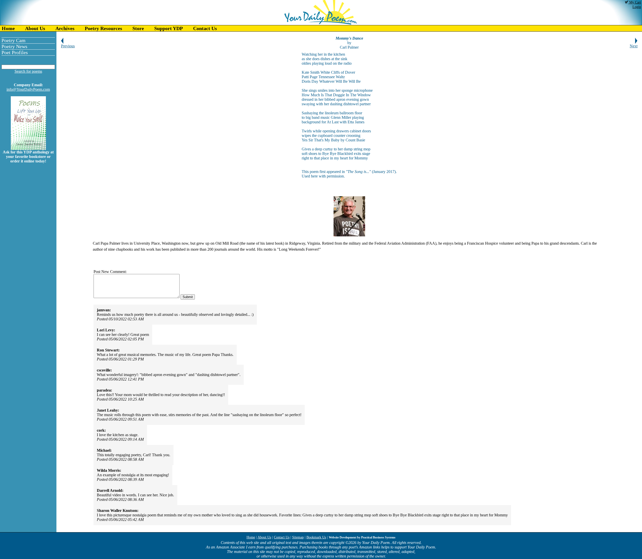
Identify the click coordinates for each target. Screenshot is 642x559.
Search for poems (28, 71)
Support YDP (168, 28)
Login (636, 7)
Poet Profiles (15, 52)
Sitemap (298, 537)
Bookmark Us (316, 537)
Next (633, 46)
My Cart (634, 2)
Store (138, 28)
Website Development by (362, 537)
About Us (35, 28)
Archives (64, 28)
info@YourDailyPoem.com (28, 89)
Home (8, 28)
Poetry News (14, 46)
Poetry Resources (103, 28)
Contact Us (205, 28)
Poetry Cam (14, 40)
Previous (68, 46)
